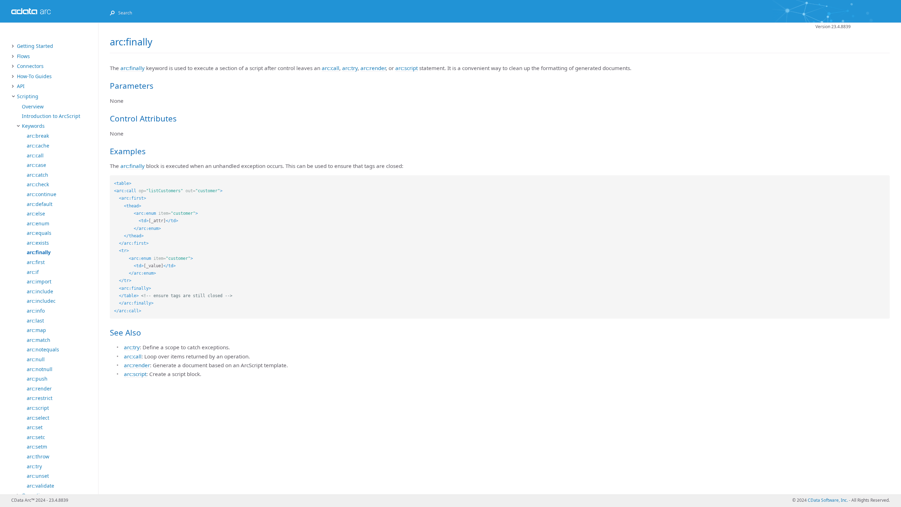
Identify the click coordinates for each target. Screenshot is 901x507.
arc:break (38, 135)
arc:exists (38, 242)
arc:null (36, 359)
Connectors (30, 66)
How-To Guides (34, 76)
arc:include (40, 291)
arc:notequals (43, 349)
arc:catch (37, 174)
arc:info (36, 310)
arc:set (35, 427)
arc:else (36, 213)
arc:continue (41, 194)
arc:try (34, 466)
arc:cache (38, 145)
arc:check (38, 184)
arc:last (35, 320)
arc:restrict (39, 398)
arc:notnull (39, 369)
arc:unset (38, 475)
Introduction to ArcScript (51, 116)
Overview (33, 106)
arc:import (39, 281)
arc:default (39, 204)
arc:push (37, 378)
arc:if (33, 272)
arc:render (39, 388)
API (21, 86)
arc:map (36, 330)
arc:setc (36, 437)
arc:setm (37, 446)
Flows (23, 56)
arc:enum (38, 223)
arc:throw (38, 456)
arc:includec (41, 301)
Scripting (27, 96)
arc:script (38, 408)
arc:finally (39, 252)
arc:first (36, 262)
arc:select (38, 417)
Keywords (33, 126)
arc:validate (40, 485)
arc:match (38, 340)
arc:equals (39, 233)
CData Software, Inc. (828, 500)
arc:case (36, 165)
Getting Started (35, 46)
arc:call (35, 155)
